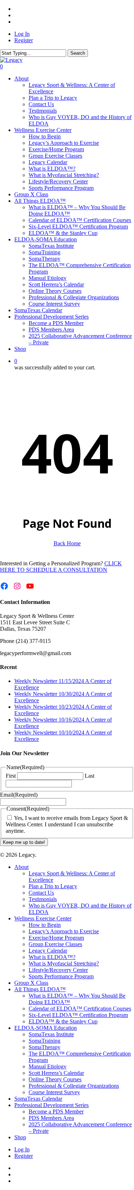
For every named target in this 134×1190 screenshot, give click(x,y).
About (21, 867)
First (11, 776)
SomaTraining (44, 1041)
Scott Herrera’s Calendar (56, 1073)
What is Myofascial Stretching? (64, 963)
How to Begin (45, 925)
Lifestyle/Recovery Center (58, 970)
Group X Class (31, 983)
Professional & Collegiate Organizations (74, 1086)
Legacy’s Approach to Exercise (64, 931)
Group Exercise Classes (55, 944)
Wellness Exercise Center (42, 918)
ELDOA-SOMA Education (45, 1028)
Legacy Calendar (48, 951)
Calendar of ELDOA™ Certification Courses (80, 1008)
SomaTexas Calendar (38, 1099)
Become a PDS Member (56, 1111)
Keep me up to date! (24, 842)
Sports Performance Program (61, 976)
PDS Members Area (51, 1118)
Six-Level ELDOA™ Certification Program (78, 1015)
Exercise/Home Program (56, 938)
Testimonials (43, 899)
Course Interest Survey (54, 1092)
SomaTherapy (44, 1047)
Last (89, 776)
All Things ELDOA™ (40, 989)
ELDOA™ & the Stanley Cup (63, 1021)
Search (77, 53)
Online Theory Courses (55, 1079)
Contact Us (41, 893)
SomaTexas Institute (51, 1034)
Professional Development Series (51, 1105)
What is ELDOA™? (52, 957)
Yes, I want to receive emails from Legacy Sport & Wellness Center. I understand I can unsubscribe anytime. (67, 824)
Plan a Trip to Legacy (53, 886)
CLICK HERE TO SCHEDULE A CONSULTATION (61, 566)
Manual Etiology (47, 1066)
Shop (20, 1137)
